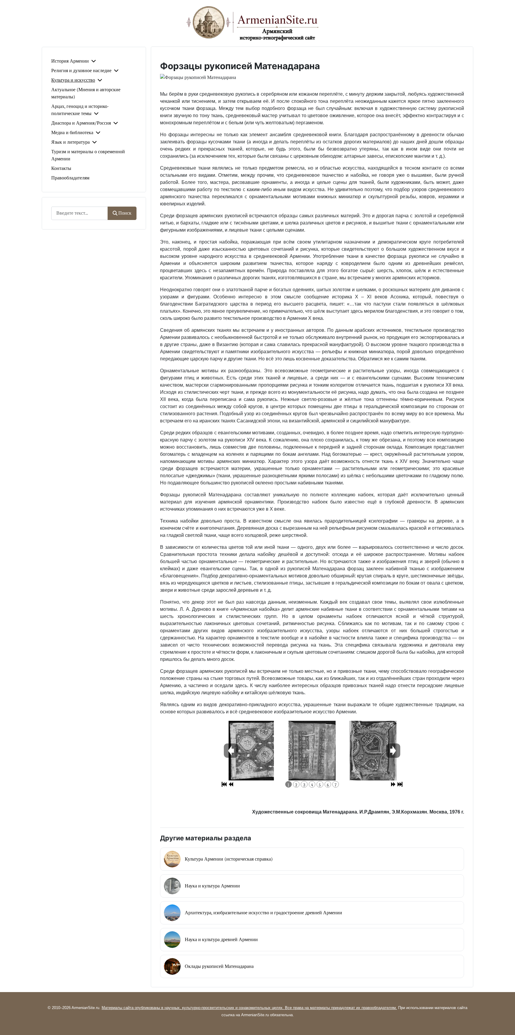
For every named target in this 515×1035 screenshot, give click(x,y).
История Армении (70, 61)
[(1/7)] (251, 750)
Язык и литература (70, 142)
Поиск (124, 213)
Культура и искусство (73, 80)
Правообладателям (70, 178)
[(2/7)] (312, 750)
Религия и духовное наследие (81, 70)
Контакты (61, 168)
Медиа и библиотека (72, 132)
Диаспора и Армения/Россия (81, 123)
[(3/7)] (373, 750)
